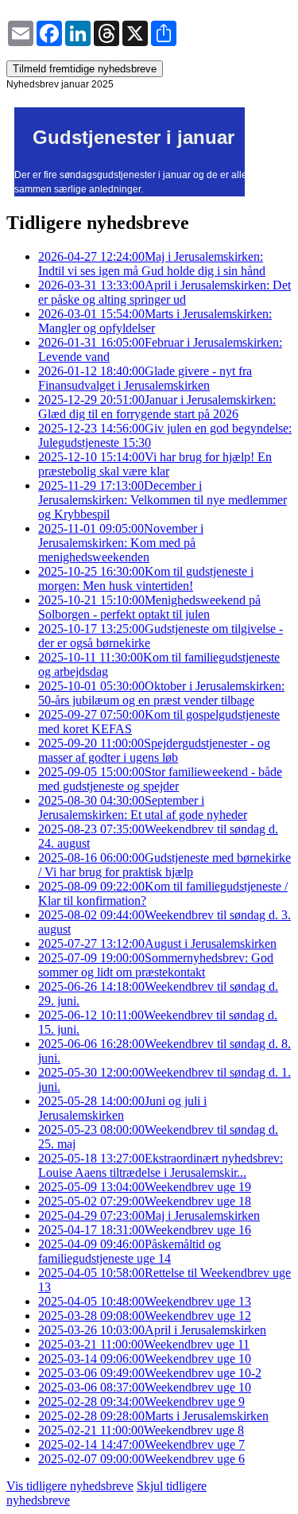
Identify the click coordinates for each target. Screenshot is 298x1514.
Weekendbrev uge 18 (144, 1201)
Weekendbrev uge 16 (144, 1229)
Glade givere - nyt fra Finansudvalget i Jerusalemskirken (145, 378)
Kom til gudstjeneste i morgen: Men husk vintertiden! (145, 578)
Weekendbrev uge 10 (144, 1358)
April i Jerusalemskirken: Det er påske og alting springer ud (164, 292)
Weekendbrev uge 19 (144, 1187)
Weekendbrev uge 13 (144, 1301)
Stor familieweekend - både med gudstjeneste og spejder (160, 779)
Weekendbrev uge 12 (144, 1315)
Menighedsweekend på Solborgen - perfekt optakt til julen (149, 607)
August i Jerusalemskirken (157, 943)
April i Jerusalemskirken (152, 1330)
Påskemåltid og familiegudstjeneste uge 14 (129, 1251)
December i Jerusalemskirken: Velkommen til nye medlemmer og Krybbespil (162, 500)
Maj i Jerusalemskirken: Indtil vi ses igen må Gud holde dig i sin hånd (151, 264)
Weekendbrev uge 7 (141, 1444)
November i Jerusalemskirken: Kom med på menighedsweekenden (120, 543)
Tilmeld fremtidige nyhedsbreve (85, 69)
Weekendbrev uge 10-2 (149, 1373)
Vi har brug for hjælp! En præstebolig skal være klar (155, 464)
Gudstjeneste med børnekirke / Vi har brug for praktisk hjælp (164, 865)
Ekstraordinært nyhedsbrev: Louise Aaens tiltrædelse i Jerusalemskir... (160, 1165)
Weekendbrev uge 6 (141, 1458)
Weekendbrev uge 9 (141, 1401)
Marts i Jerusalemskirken (153, 1416)
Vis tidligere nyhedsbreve (70, 1486)
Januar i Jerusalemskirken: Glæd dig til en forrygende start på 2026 (157, 407)
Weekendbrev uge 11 (144, 1344)
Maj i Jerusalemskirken (149, 1215)
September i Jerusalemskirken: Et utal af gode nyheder (142, 807)
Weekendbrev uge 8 (141, 1430)
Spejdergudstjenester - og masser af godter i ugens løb (154, 750)
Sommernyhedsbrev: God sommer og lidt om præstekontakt (155, 965)
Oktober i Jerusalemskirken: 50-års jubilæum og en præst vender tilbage (161, 693)
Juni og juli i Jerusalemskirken (122, 1108)
